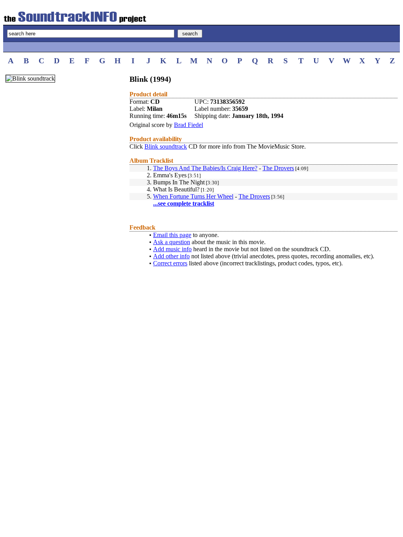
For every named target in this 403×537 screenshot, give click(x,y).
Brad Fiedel (188, 124)
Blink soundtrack (165, 146)
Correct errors (170, 263)
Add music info (172, 249)
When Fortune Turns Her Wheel (193, 196)
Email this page (172, 235)
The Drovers (278, 168)
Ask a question (171, 242)
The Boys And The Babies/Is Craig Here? (205, 168)
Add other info (171, 256)
